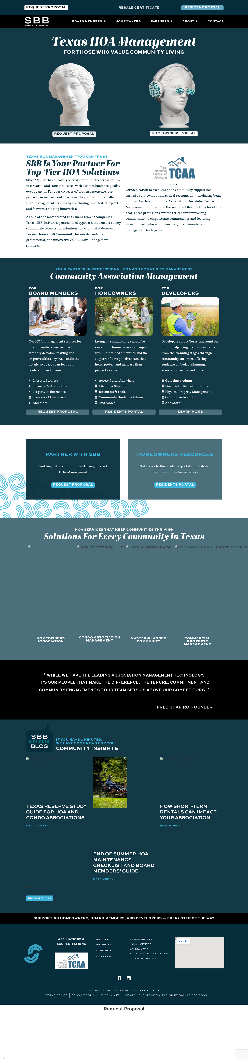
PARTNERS (160, 21)
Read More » (36, 825)
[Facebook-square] (119, 978)
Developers (180, 293)
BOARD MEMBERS (87, 21)
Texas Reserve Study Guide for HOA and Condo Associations (56, 812)
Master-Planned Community (148, 640)
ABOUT (188, 21)
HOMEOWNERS (128, 21)
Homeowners (115, 293)
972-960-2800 (150, 958)
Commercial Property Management (197, 641)
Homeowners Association (51, 640)
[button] (170, 184)
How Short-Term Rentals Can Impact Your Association (188, 812)
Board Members (53, 293)
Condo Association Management (99, 639)
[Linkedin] (129, 978)
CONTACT (216, 21)
